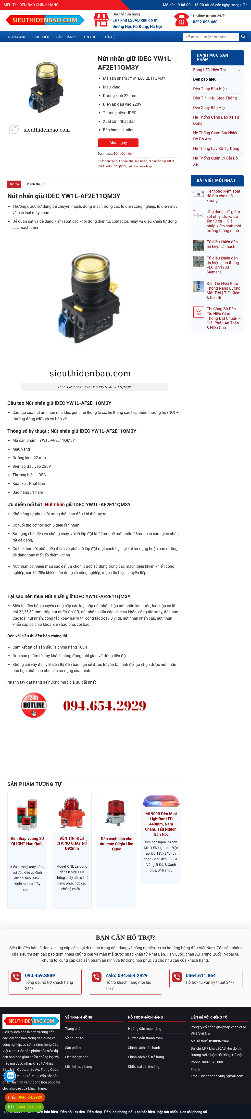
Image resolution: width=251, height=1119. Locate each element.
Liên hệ (109, 37)
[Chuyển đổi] (239, 70)
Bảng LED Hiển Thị (209, 70)
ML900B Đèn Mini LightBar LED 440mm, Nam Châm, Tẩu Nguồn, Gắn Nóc (161, 824)
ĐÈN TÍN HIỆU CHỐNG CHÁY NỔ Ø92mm (72, 843)
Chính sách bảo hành (144, 1048)
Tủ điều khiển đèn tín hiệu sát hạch (222, 244)
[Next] (180, 853)
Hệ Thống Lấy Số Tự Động (216, 148)
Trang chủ (16, 37)
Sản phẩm (64, 37)
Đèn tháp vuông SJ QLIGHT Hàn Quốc (27, 841)
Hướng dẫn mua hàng (144, 1029)
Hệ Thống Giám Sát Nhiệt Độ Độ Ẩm (215, 136)
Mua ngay (118, 142)
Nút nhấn (55, 504)
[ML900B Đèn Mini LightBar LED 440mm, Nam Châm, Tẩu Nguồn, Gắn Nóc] (161, 800)
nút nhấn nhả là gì (139, 166)
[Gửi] (243, 37)
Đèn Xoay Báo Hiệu (209, 107)
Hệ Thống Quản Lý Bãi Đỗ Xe (215, 161)
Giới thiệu (40, 37)
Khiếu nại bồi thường (143, 1067)
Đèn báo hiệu (204, 79)
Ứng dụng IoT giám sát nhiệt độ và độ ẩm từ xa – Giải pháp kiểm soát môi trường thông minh (224, 221)
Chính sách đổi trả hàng (146, 1057)
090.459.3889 (40, 975)
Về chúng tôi (74, 1038)
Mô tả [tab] (14, 184)
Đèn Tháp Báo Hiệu (210, 88)
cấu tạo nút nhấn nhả (119, 161)
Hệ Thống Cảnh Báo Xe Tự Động (216, 120)
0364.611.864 (201, 975)
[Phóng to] (14, 129)
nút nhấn (141, 161)
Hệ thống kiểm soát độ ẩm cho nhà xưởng (223, 196)
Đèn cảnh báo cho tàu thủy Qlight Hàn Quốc (116, 843)
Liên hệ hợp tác (76, 1057)
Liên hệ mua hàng (78, 1067)
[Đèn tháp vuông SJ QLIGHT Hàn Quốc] (27, 813)
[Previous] (7, 853)
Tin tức (90, 37)
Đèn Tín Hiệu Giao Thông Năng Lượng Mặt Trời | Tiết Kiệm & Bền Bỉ (223, 290)
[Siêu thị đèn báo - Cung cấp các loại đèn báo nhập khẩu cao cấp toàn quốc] (45, 21)
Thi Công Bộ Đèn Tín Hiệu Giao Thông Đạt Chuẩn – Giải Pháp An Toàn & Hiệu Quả (224, 318)
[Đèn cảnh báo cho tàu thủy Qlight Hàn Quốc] (116, 813)
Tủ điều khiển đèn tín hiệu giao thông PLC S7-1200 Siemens (223, 265)
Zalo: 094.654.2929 (126, 975)
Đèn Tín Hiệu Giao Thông (215, 98)
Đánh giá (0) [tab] (36, 184)
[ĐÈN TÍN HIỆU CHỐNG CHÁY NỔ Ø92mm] (71, 813)
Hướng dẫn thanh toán (145, 1038)
